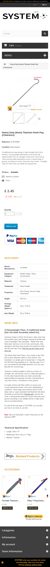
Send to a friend (12, 177)
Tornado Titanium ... (11, 501)
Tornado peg (28, 394)
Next (39, 118)
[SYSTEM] (25, 16)
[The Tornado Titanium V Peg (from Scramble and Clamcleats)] (13, 486)
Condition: (6, 147)
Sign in (44, 4)
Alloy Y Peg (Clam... (36, 501)
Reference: (6, 142)
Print (8, 181)
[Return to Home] (4, 64)
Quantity (7, 210)
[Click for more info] (25, 1)
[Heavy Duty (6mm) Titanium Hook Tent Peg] (18, 118)
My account (8, 544)
